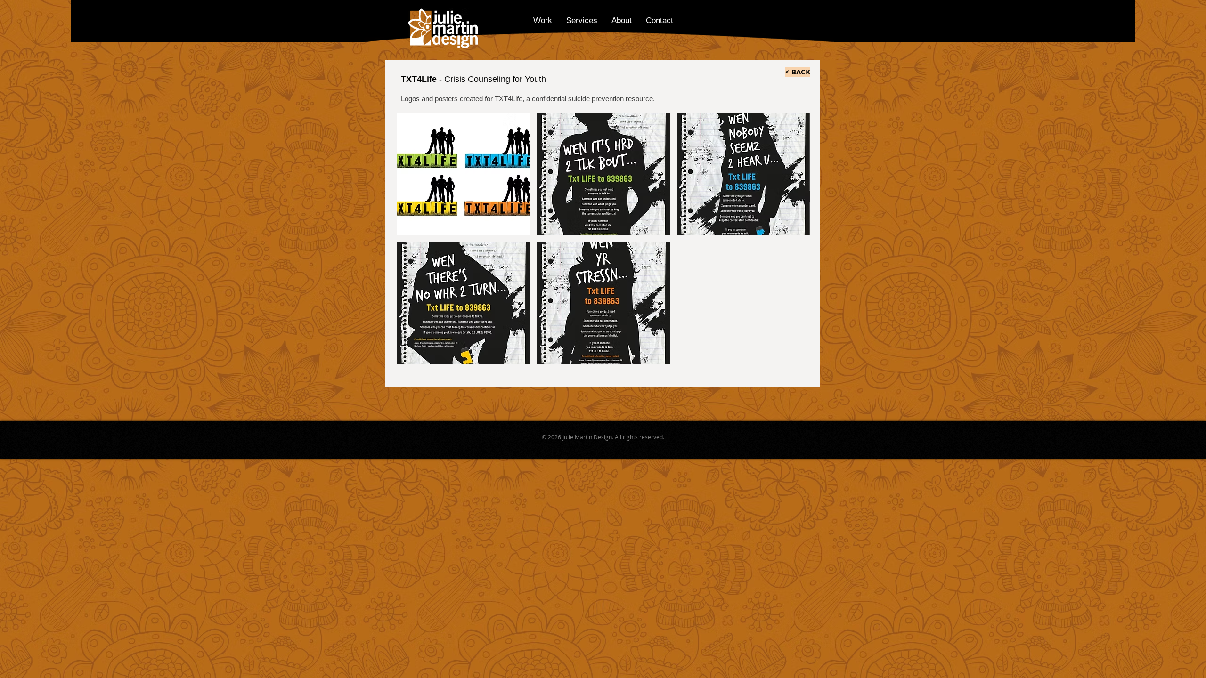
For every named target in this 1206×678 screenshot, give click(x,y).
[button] (463, 174)
